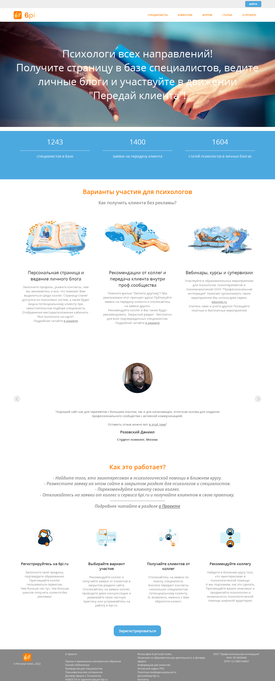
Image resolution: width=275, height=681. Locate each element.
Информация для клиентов (154, 665)
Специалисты (158, 15)
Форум (207, 15)
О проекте (249, 15)
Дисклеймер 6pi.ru (148, 676)
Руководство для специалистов (83, 668)
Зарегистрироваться (137, 630)
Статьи (227, 15)
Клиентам (185, 15)
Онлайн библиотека (77, 665)
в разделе (71, 321)
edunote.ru (219, 302)
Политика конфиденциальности (157, 672)
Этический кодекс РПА (151, 668)
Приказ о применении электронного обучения (93, 661)
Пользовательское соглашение (84, 672)
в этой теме (157, 424)
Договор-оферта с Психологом (83, 676)
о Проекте (169, 506)
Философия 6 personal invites (155, 654)
